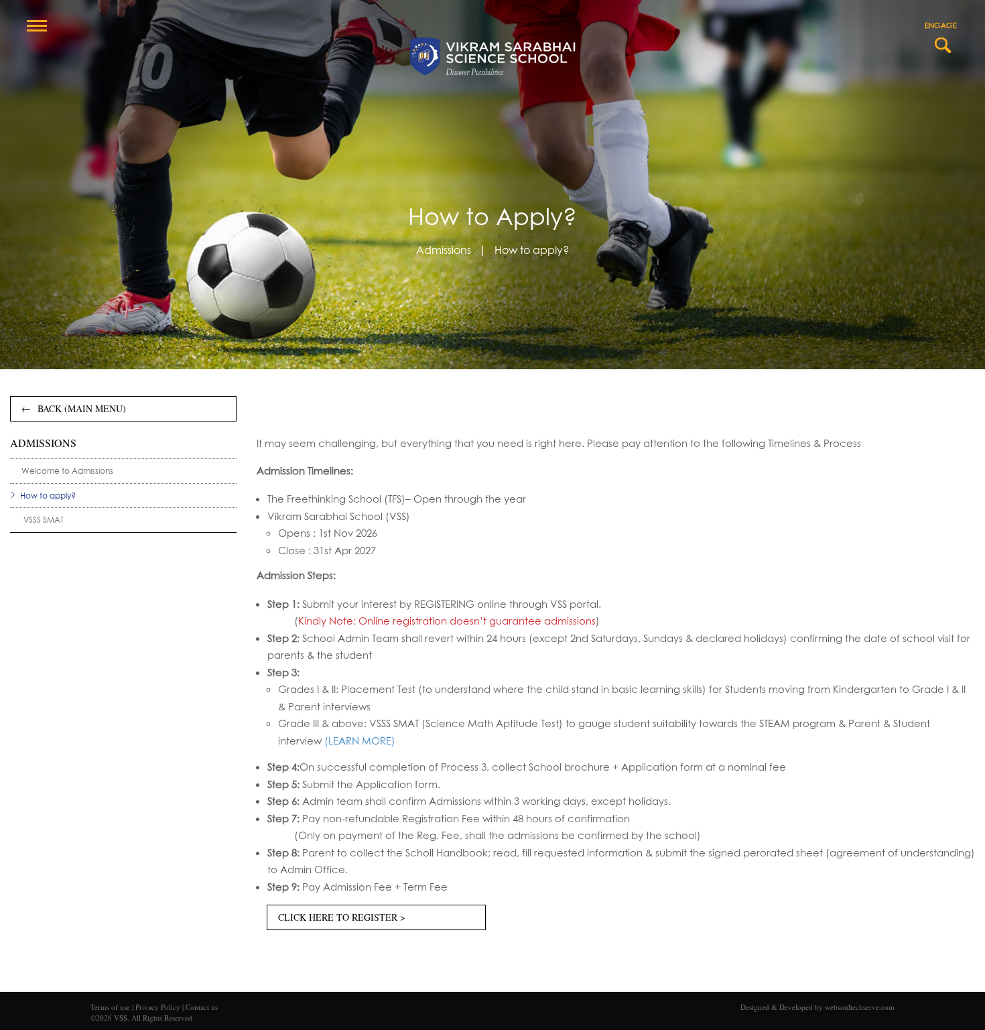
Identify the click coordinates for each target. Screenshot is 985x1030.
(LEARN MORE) (359, 741)
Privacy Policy (158, 1007)
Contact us (202, 1007)
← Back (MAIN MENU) (73, 408)
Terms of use (110, 1007)
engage (941, 25)
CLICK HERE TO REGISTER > (341, 917)
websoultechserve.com (860, 1007)
